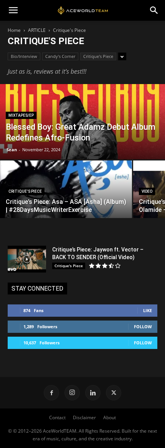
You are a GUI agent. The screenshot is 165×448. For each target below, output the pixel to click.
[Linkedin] (93, 392)
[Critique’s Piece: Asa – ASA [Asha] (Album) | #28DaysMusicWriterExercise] (66, 201)
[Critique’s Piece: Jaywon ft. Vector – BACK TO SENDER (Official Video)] (27, 259)
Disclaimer (84, 417)
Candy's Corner (60, 56)
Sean (12, 149)
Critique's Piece (98, 56)
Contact (57, 417)
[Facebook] (51, 392)
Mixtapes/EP (21, 115)
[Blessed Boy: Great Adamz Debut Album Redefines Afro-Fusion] (82, 135)
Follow (143, 326)
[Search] (154, 10)
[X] (113, 392)
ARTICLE (37, 30)
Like (147, 310)
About (109, 417)
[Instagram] (72, 392)
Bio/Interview (24, 56)
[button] (13, 10)
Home (14, 30)
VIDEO (147, 191)
